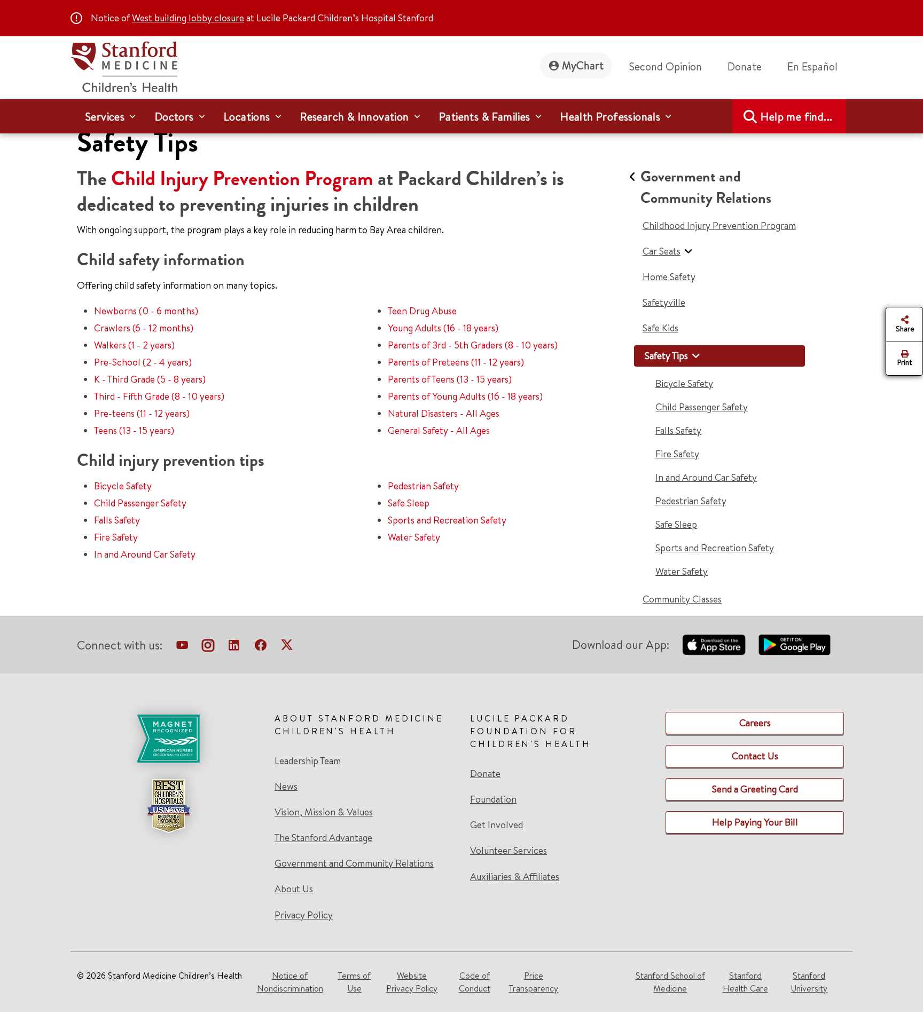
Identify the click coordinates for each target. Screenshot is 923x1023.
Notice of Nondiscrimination (290, 982)
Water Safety (414, 537)
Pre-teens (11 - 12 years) (142, 413)
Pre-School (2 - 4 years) (143, 362)
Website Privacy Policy (411, 982)
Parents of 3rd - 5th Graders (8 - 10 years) (473, 345)
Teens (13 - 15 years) (134, 430)
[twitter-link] (286, 647)
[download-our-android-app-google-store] (794, 644)
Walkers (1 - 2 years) (134, 345)
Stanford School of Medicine (670, 982)
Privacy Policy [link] (304, 915)
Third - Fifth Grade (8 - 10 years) (159, 396)
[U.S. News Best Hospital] (168, 806)
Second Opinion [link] (665, 66)
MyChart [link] (583, 65)
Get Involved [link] (496, 825)
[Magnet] (168, 738)
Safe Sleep (408, 503)
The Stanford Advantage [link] (323, 837)
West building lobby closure (188, 18)
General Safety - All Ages (439, 430)
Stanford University (809, 982)
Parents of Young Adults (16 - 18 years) (465, 396)
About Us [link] (294, 889)
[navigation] (461, 116)
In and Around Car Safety (144, 554)
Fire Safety (116, 537)
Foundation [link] (493, 799)
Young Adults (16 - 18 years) (443, 328)
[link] (816, 67)
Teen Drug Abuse (422, 311)
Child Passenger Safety (140, 503)
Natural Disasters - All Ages (443, 413)
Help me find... (796, 116)
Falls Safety (117, 520)
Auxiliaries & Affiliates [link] (514, 876)
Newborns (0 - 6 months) (146, 311)
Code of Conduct (474, 982)
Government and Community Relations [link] (354, 863)
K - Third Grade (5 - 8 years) (150, 379)
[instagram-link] (208, 647)
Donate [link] (745, 66)
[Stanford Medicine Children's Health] (124, 65)
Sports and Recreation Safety (447, 520)
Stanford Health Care (745, 982)
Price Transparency (533, 982)
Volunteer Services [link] (508, 850)
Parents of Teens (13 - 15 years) (450, 379)
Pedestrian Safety (423, 486)
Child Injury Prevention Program (242, 178)
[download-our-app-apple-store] (714, 644)
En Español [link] (812, 66)
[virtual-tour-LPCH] (182, 647)
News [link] (286, 786)
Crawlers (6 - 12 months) (143, 328)
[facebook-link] (261, 647)
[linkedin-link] (234, 647)
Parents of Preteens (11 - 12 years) (456, 362)
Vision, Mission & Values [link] (324, 812)
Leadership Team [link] (308, 761)
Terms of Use (354, 982)
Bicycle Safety (123, 486)
